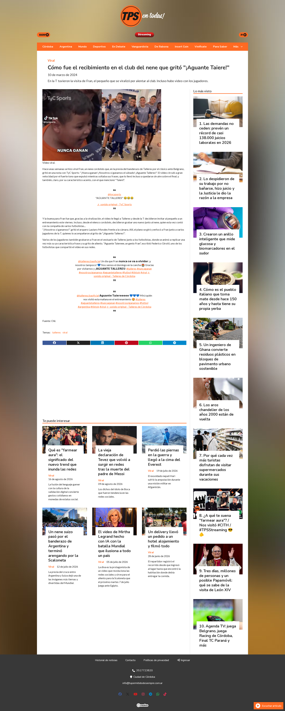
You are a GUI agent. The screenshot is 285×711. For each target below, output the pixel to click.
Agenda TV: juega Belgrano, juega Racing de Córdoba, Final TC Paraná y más (217, 636)
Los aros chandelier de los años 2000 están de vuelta (216, 412)
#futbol (126, 272)
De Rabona (161, 46)
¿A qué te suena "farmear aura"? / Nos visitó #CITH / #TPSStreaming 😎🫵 (216, 525)
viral (65, 332)
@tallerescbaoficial (89, 261)
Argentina (66, 46)
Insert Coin (181, 46)
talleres (56, 332)
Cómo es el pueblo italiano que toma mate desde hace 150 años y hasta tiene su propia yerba (218, 299)
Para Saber (220, 46)
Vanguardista (140, 46)
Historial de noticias (106, 660)
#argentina (84, 306)
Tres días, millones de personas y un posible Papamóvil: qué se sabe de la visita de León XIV (217, 580)
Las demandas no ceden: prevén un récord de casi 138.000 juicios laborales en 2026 (216, 133)
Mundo (82, 46)
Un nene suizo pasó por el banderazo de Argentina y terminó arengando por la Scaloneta (63, 546)
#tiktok (135, 272)
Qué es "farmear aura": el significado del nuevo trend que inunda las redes (62, 460)
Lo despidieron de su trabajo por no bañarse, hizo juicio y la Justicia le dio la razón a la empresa (216, 188)
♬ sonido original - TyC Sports (114, 204)
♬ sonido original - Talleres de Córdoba (129, 306)
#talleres (131, 268)
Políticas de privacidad (156, 660)
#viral (144, 272)
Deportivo (99, 46)
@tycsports (114, 194)
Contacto (130, 660)
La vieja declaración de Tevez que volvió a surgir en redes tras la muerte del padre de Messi (114, 462)
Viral (51, 60)
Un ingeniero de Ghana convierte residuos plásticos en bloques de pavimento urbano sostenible (217, 356)
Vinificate (201, 46)
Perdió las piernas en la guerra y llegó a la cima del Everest (164, 457)
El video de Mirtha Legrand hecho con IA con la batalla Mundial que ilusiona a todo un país (114, 543)
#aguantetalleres (112, 272)
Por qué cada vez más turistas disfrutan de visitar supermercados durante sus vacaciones (216, 467)
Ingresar (185, 660)
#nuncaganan (144, 268)
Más (235, 46)
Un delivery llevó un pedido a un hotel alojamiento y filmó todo (163, 539)
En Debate (118, 46)
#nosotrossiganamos (90, 272)
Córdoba (47, 46)
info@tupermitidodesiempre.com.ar (142, 683)
